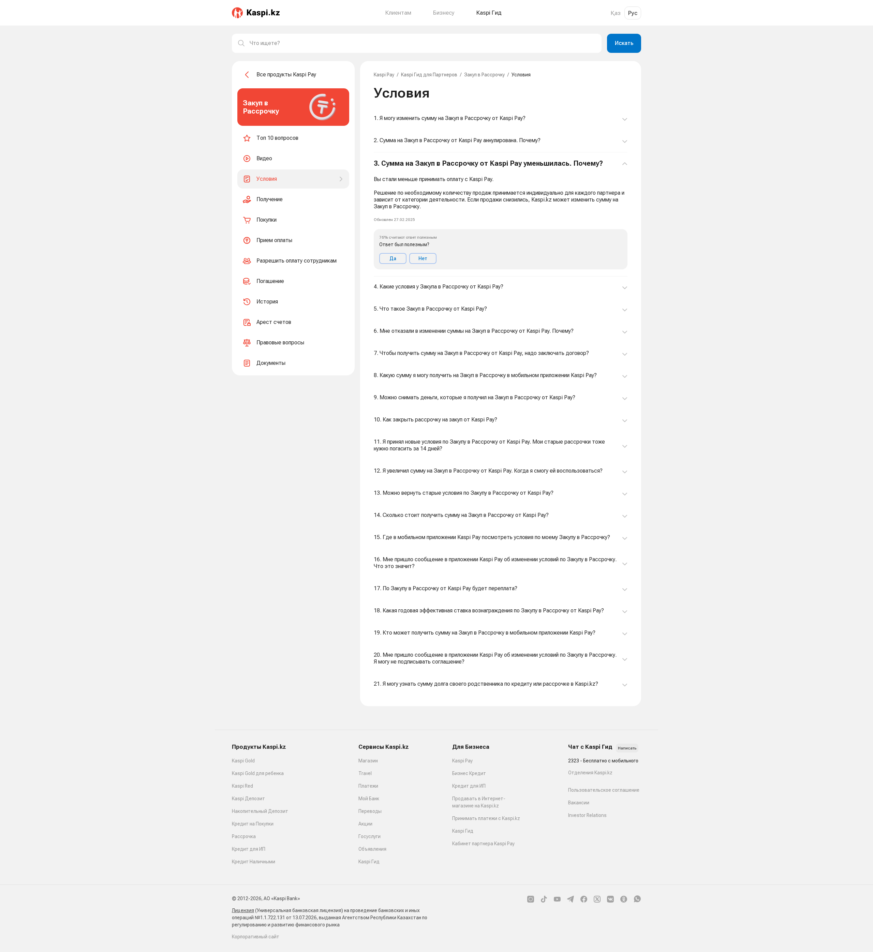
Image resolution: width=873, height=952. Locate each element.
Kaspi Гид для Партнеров (429, 74)
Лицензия (243, 910)
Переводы (370, 811)
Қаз (616, 13)
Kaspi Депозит (248, 798)
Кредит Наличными (253, 861)
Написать (627, 748)
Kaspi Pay (384, 74)
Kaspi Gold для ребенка (258, 773)
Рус (632, 13)
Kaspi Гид (369, 861)
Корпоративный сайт (255, 936)
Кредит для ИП (248, 849)
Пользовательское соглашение (603, 790)
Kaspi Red (242, 786)
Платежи (368, 786)
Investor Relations (587, 815)
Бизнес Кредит (469, 773)
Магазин (368, 760)
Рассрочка (244, 836)
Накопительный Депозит (260, 811)
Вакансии (578, 802)
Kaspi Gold (243, 760)
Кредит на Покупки (252, 824)
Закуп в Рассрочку (484, 74)
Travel (365, 773)
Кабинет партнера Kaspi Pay (483, 843)
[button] (500, 214)
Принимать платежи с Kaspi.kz (486, 818)
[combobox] (423, 43)
